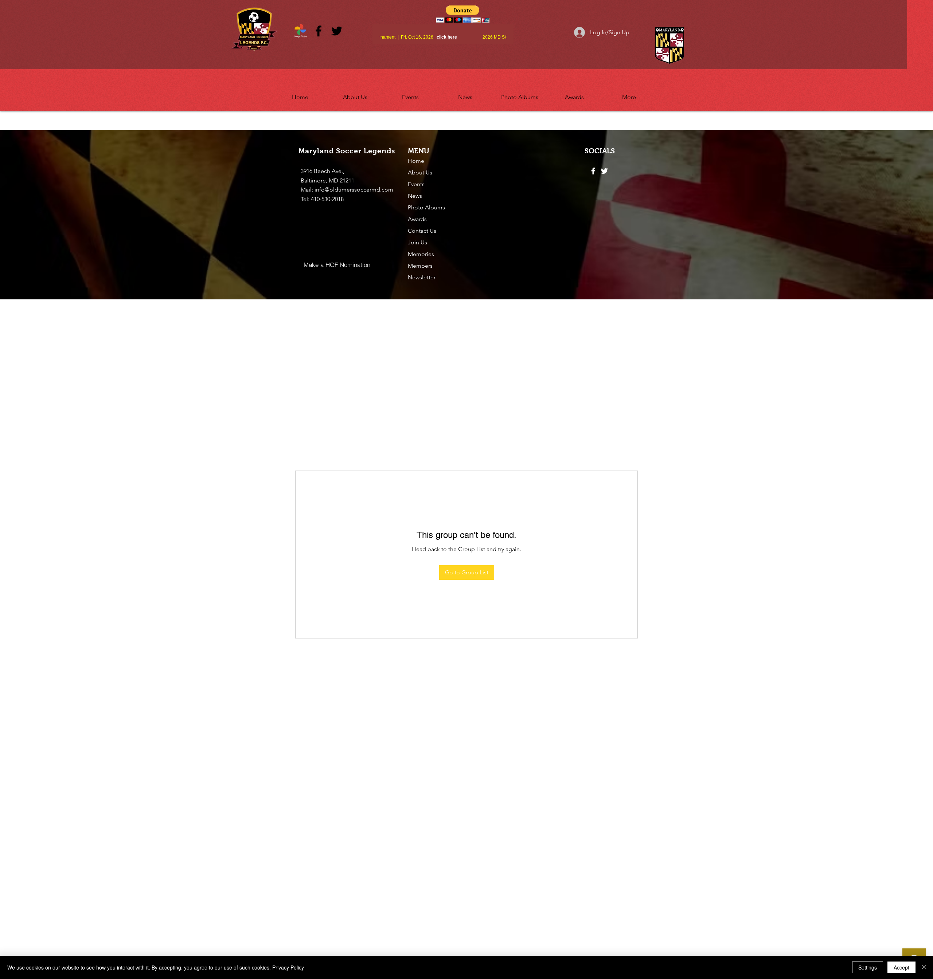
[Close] (924, 967)
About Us (420, 172)
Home (416, 160)
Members (420, 265)
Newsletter (422, 277)
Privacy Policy (288, 967)
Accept (901, 967)
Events (416, 184)
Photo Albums (426, 207)
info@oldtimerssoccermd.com (354, 189)
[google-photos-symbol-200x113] (300, 31)
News (415, 195)
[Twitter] (336, 31)
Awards (417, 219)
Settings (867, 967)
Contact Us (422, 230)
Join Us (417, 242)
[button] (355, 94)
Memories (421, 254)
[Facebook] (318, 31)
